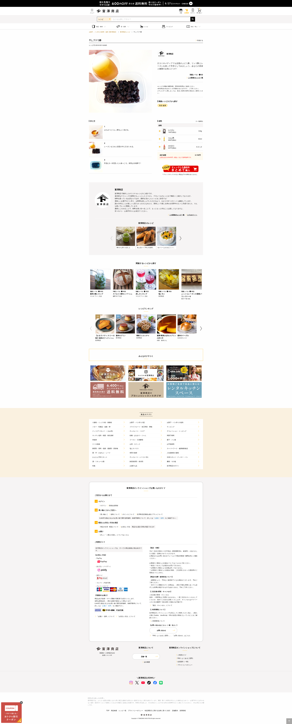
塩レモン (162, 294)
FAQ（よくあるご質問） (185, 658)
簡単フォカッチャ (142, 335)
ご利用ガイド (181, 655)
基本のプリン (121, 335)
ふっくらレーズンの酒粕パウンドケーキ (191, 295)
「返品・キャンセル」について (161, 605)
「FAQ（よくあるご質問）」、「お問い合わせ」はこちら (170, 635)
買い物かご (104, 514)
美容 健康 (162, 105)
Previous (111, 238)
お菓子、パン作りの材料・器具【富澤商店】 (103, 32)
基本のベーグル (183, 335)
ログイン (103, 505)
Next (180, 238)
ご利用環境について (158, 621)
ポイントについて (128, 514)
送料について (115, 514)
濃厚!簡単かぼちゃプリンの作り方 (166, 336)
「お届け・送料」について (105, 616)
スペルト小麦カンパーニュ (122, 294)
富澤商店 (170, 54)
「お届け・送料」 (159, 518)
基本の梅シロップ (96, 294)
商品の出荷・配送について (109, 527)
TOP (107, 710)
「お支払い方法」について (126, 616)
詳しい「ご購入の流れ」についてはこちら (114, 535)
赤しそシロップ (141, 294)
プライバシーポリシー (185, 665)
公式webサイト (192, 215)
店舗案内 (175, 710)
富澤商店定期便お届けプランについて (150, 514)
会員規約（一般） (183, 661)
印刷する (200, 40)
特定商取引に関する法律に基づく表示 (157, 710)
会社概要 (147, 662)
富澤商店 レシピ (125, 32)
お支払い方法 (125, 527)
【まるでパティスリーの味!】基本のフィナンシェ (105, 336)
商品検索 (114, 710)
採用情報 (183, 710)
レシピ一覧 (122, 710)
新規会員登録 (113, 505)
